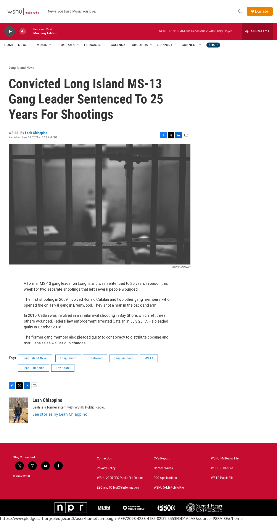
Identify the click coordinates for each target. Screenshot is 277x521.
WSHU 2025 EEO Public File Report (120, 478)
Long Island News (21, 67)
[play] (9, 31)
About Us (140, 45)
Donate (261, 11)
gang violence (123, 358)
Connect (189, 45)
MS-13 (149, 358)
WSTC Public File (222, 478)
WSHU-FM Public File (225, 458)
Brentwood (95, 358)
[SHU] (204, 507)
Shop (213, 45)
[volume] (22, 31)
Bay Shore (63, 368)
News (22, 45)
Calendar (119, 45)
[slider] (29, 31)
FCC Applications (165, 478)
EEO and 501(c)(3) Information (118, 487)
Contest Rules (163, 468)
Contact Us (104, 458)
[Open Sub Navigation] (30, 45)
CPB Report (162, 458)
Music (42, 45)
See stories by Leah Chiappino (59, 414)
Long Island (68, 358)
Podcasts (92, 45)
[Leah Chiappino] (18, 410)
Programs (65, 45)
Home (9, 45)
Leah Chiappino (36, 133)
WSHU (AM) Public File (169, 487)
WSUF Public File (222, 468)
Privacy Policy (106, 468)
